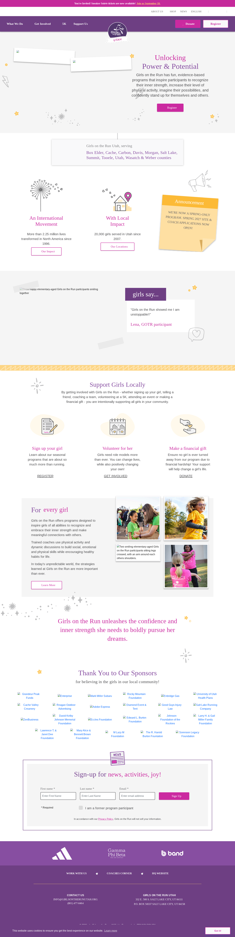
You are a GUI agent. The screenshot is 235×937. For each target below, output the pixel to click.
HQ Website (160, 873)
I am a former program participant (109, 808)
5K (64, 23)
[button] (231, 11)
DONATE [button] (186, 476)
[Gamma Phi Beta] (116, 853)
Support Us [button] (81, 23)
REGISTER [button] (45, 476)
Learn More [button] (48, 585)
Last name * (87, 788)
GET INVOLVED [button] (115, 476)
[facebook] (222, 11)
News (183, 11)
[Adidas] (62, 853)
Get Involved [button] (43, 23)
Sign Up (176, 796)
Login (3, 11)
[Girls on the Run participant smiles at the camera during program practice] (44, 56)
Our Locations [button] (119, 246)
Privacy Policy (105, 819)
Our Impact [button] (48, 251)
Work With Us (76, 873)
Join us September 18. (148, 3)
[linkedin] (218, 11)
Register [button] (216, 23)
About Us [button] (157, 11)
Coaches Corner (119, 873)
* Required (47, 807)
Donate (190, 23)
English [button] (196, 11)
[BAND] (172, 853)
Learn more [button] (110, 930)
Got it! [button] (217, 930)
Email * (124, 788)
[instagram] (213, 11)
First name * (47, 788)
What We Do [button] (15, 23)
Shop (173, 11)
